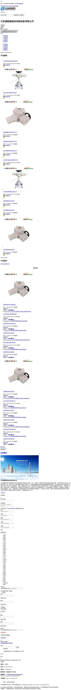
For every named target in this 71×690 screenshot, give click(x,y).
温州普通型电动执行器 (8, 249)
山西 (4, 565)
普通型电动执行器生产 (8, 391)
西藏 (4, 574)
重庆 (4, 578)
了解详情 (3, 492)
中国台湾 (5, 583)
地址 (2, 526)
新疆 (4, 572)
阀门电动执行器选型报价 (9, 429)
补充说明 (3, 503)
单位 (2, 509)
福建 (4, 538)
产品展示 (5, 38)
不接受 (3, 592)
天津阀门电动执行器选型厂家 (10, 160)
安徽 (4, 535)
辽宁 (4, 558)
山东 (4, 564)
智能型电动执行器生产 (8, 410)
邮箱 (2, 518)
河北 (4, 546)
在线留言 (5, 40)
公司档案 (5, 37)
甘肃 (4, 539)
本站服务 (9, 6)
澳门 (4, 581)
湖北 (4, 551)
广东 (4, 540)
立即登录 (3, 607)
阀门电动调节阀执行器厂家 (10, 191)
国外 (4, 584)
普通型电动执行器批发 (8, 333)
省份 (2, 530)
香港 (4, 580)
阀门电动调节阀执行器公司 (10, 92)
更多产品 (3, 446)
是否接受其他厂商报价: (6, 591)
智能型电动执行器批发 (8, 352)
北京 (4, 536)
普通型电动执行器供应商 (9, 304)
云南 (4, 575)
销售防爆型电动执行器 (8, 200)
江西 (4, 556)
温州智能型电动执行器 (8, 210)
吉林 (4, 554)
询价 (13, 310)
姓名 (2, 514)
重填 (5, 608)
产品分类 (3, 263)
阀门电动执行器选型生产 (9, 401)
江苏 (4, 555)
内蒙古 (5, 559)
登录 (17, 3)
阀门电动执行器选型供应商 (10, 314)
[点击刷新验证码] (5, 588)
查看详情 (8, 65)
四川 (4, 570)
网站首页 (5, 35)
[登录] (13, 508)
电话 (2, 522)
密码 (2, 600)
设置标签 (10, 643)
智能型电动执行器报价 (8, 438)
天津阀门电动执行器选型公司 (10, 61)
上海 (4, 568)
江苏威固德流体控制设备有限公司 (14, 674)
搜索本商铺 (16, 15)
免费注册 (21, 3)
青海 (4, 562)
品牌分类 (7, 263)
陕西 (4, 567)
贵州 (4, 543)
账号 (2, 594)
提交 (2, 608)
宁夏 (4, 561)
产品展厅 (4, 6)
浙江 (4, 577)
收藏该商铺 (15, 6)
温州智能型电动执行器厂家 (10, 141)
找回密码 (7, 635)
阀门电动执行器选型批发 (9, 342)
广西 (4, 542)
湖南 (4, 552)
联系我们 (5, 41)
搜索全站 (22, 15)
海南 (4, 545)
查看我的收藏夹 (4, 643)
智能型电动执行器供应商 (9, 323)
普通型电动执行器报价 (8, 419)
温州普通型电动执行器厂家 (10, 150)
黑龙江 (5, 549)
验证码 (2, 587)
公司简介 (4, 453)
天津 (4, 571)
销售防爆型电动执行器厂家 (10, 132)
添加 (18, 647)
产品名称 (3, 499)
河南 (4, 548)
